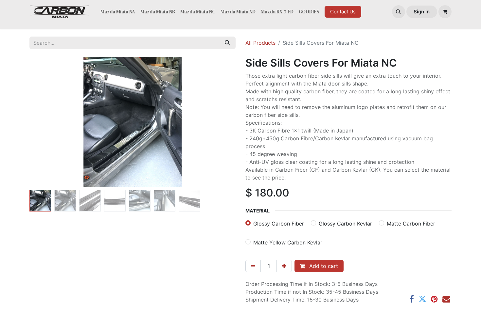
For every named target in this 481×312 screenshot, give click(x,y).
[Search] (227, 43)
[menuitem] (118, 12)
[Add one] (284, 266)
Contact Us (343, 11)
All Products (260, 42)
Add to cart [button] (323, 266)
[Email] (446, 299)
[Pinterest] (434, 299)
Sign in (422, 11)
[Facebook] (411, 299)
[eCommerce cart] (445, 11)
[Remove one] (253, 266)
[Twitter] (422, 299)
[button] (398, 11)
